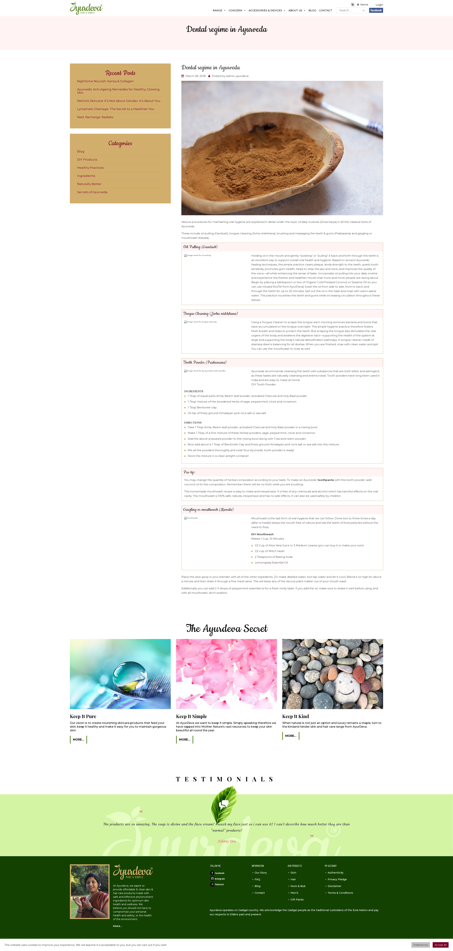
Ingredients (86, 176)
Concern (235, 10)
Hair (293, 879)
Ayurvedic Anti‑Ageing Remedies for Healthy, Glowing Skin (118, 91)
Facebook (219, 872)
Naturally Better (89, 184)
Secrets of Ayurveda (92, 192)
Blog (312, 10)
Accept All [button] (440, 944)
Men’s (294, 892)
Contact (325, 10)
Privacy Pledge (337, 879)
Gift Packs (297, 899)
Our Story (261, 872)
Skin (293, 872)
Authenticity (335, 872)
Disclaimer (334, 886)
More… (78, 739)
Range (217, 10)
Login (379, 4)
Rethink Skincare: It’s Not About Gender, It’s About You (118, 101)
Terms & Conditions (340, 892)
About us (295, 10)
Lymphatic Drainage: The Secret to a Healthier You (115, 109)
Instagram (220, 878)
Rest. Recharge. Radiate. (95, 117)
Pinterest (219, 884)
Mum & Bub (298, 886)
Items (362, 4)
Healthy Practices (90, 167)
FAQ (257, 879)
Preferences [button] (421, 944)
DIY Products (87, 159)
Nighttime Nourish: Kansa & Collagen (105, 81)
